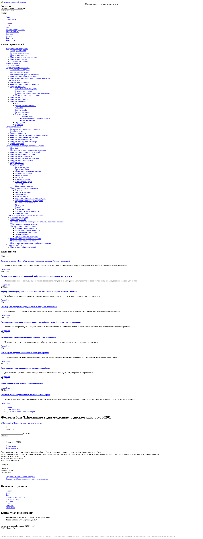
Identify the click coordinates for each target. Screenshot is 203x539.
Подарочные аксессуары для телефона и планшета (30, 243)
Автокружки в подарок (19, 72)
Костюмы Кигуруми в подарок (27, 230)
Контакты (10, 38)
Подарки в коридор (18, 97)
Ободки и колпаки (22, 209)
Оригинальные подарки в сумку (23, 241)
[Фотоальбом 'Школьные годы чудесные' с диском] (21, 423)
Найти (4, 13)
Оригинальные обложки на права (23, 76)
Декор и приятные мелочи (25, 106)
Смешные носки (21, 234)
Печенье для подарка (23, 182)
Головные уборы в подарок (26, 228)
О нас (8, 25)
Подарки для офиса (13, 127)
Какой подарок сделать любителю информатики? (22, 383)
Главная (9, 23)
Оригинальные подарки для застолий (25, 152)
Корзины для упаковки (19, 53)
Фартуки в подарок (27, 120)
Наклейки (14, 148)
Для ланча (19, 108)
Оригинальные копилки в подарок (24, 137)
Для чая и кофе (21, 110)
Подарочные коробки (18, 55)
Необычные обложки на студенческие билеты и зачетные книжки (36, 222)
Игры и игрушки (12, 66)
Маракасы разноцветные (25, 203)
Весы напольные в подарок (26, 89)
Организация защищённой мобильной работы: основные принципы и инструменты (36, 276)
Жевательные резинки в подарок (28, 171)
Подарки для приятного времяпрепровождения (25, 146)
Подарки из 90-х (16, 163)
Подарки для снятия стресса (21, 161)
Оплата (9, 36)
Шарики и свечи (21, 213)
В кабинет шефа (16, 131)
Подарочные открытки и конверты (24, 57)
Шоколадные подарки (24, 186)
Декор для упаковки (18, 51)
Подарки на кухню (17, 101)
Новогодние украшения (19, 82)
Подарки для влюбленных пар (22, 154)
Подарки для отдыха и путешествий (24, 158)
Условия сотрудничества (15, 30)
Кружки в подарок (22, 112)
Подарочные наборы (14, 245)
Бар (16, 104)
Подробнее (5, 269)
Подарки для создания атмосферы (23, 142)
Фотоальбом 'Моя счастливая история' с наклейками (27, 479)
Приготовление (21, 114)
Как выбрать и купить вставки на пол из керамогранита (25, 353)
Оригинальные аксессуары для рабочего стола (29, 135)
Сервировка (20, 123)
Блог (7, 28)
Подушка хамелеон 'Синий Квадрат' (20, 477)
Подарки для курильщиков (21, 156)
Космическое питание (24, 173)
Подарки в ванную (17, 87)
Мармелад (19, 177)
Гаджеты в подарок (18, 133)
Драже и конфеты (22, 169)
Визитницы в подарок (19, 218)
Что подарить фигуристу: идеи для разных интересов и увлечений (29, 307)
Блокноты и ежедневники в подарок (25, 129)
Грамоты (18, 190)
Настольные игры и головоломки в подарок (28, 150)
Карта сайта (10, 40)
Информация (11, 446)
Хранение (19, 125)
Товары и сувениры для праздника (24, 188)
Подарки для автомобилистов (17, 68)
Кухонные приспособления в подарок (35, 118)
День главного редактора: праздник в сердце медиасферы (25, 368)
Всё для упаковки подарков (17, 49)
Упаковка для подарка (19, 61)
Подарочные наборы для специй (23, 247)
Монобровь (19, 205)
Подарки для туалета (23, 91)
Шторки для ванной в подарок (27, 95)
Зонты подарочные (18, 220)
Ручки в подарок (17, 144)
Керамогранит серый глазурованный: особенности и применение (28, 337)
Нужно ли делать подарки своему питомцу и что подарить (25, 395)
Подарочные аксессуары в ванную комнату (32, 93)
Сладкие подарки (17, 165)
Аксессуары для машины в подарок (24, 74)
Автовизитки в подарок (19, 70)
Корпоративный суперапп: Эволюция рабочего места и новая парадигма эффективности (39, 291)
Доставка (9, 34)
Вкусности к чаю (22, 167)
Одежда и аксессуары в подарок (23, 226)
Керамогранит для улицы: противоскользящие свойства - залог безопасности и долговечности (41, 322)
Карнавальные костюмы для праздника (30, 199)
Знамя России (20, 194)
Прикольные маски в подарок (27, 211)
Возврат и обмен (12, 32)
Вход (8, 17)
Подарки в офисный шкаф (20, 139)
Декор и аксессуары (23, 192)
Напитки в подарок (23, 180)
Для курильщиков (13, 63)
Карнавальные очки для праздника (29, 201)
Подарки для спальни (19, 99)
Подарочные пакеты (18, 59)
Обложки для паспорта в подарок (23, 224)
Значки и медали (21, 196)
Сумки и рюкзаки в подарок (26, 237)
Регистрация (11, 19)
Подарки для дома (13, 80)
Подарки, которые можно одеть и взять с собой (24, 215)
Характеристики (12, 448)
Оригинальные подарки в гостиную (24, 85)
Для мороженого (26, 116)
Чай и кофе (19, 184)
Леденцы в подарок (23, 175)
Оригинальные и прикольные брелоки (25, 239)
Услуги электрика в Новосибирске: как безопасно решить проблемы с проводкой (35, 261)
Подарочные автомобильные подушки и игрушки (30, 78)
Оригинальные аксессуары (26, 232)
